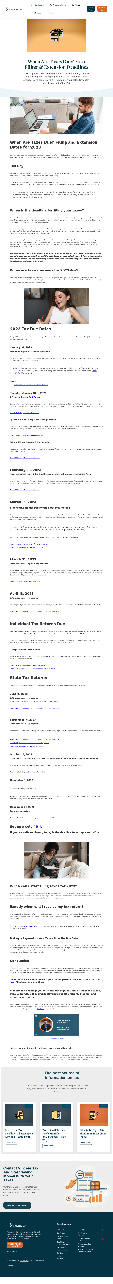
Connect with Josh (57, 1038)
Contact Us (102, 9)
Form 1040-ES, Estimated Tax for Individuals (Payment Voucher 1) (34, 611)
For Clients (50, 13)
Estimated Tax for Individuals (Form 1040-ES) (31, 385)
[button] (38, 5)
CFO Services (62, 1247)
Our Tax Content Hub (84, 1239)
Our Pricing (76, 5)
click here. (83, 685)
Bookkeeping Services (62, 1252)
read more (11, 1142)
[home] (16, 9)
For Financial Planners (82, 1234)
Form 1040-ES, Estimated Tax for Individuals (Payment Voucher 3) (34, 739)
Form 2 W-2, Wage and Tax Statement (24, 413)
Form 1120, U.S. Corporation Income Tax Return (27, 665)
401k (37, 826)
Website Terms (12, 1251)
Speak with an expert (14, 1245)
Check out (40, 1009)
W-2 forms (34, 397)
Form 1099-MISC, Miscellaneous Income (25, 458)
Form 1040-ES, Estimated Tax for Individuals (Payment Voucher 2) (34, 708)
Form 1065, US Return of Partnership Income (26, 547)
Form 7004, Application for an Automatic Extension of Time (32, 668)
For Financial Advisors (58, 5)
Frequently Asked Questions (84, 1245)
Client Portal (91, 9)
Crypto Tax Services (61, 1257)
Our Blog (81, 1230)
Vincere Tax (24, 1261)
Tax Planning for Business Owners (63, 1243)
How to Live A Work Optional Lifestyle (85, 1250)
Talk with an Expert (17, 1205)
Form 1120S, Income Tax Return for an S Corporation (29, 544)
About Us (37, 13)
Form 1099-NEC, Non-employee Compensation (27, 435)
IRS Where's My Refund (28, 926)
